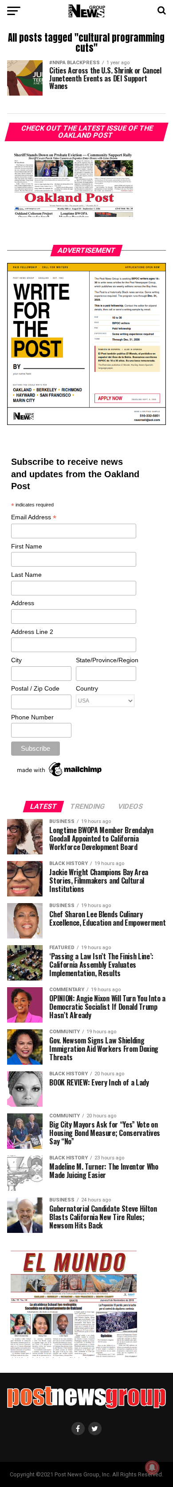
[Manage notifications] (152, 1467)
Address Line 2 (32, 631)
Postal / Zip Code (35, 688)
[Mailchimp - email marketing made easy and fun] (60, 776)
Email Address (33, 517)
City (16, 660)
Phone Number (32, 717)
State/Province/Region (105, 660)
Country (87, 688)
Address (22, 602)
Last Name (26, 574)
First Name (26, 546)
